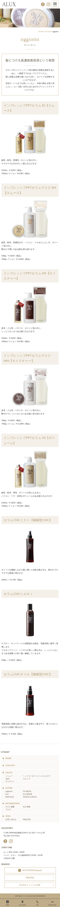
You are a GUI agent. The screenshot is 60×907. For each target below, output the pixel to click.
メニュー (9, 776)
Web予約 (27, 819)
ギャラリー (10, 781)
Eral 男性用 (27, 794)
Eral (7, 794)
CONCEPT (10, 765)
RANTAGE (9, 797)
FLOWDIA (27, 791)
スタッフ (26, 778)
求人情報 (26, 807)
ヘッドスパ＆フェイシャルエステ (36, 776)
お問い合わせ (10, 819)
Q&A (7, 778)
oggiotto (9, 791)
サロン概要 (10, 807)
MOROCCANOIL (30, 797)
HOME (40, 31)
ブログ (8, 809)
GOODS (48, 31)
